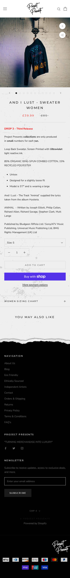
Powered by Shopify (35, 523)
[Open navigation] (5, 9)
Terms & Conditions (15, 416)
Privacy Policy (12, 410)
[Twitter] (14, 448)
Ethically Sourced (14, 381)
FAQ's (7, 422)
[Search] (58, 8)
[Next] (60, 93)
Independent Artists (15, 387)
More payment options (35, 284)
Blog (7, 369)
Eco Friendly (11, 375)
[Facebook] (5, 448)
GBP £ (33, 511)
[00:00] (35, 52)
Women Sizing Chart (21, 301)
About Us (9, 363)
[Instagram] (22, 448)
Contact (8, 392)
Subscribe (18, 493)
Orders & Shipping (14, 398)
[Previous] (9, 93)
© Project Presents (35, 518)
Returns (8, 404)
